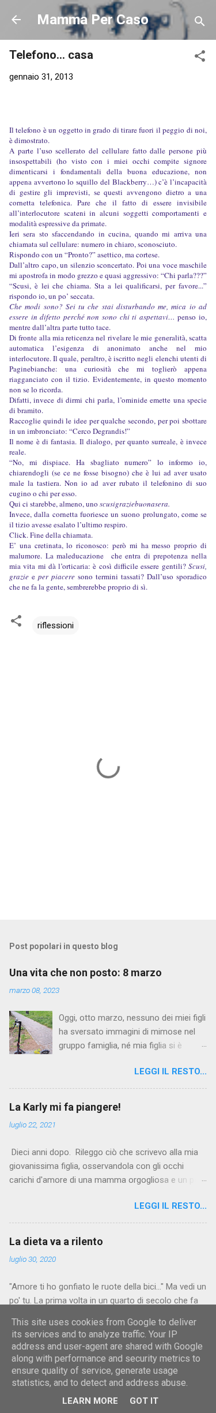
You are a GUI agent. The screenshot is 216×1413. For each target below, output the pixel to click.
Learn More (90, 1401)
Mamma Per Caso (93, 20)
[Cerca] (200, 23)
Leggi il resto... (170, 1071)
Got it (144, 1401)
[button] (200, 58)
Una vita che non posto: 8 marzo (85, 972)
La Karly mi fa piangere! (65, 1107)
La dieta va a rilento (56, 1241)
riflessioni (55, 625)
